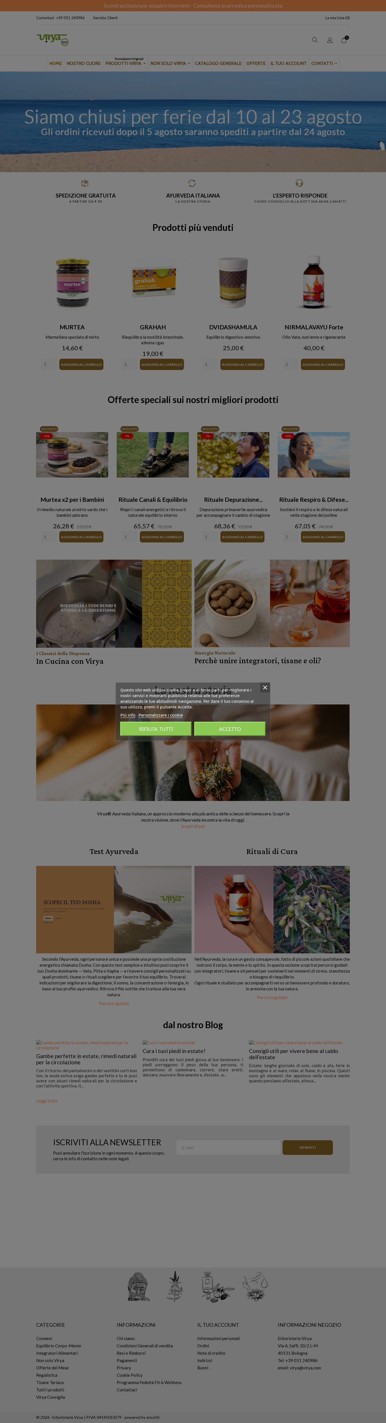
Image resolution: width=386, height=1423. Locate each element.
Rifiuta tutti (156, 729)
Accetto (230, 729)
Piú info (127, 715)
